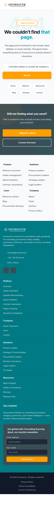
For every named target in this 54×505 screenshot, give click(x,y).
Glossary (25, 93)
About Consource (10, 326)
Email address (12, 437)
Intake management (12, 175)
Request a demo (28, 133)
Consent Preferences (27, 490)
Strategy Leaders (37, 180)
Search (27, 75)
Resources (40, 86)
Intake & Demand (10, 291)
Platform (25, 86)
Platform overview (11, 170)
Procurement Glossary (13, 206)
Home (12, 86)
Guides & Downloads (12, 387)
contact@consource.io (17, 253)
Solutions (8, 342)
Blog (14, 93)
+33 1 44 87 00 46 (15, 257)
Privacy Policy (35, 210)
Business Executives (12, 361)
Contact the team (27, 142)
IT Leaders (7, 370)
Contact (39, 93)
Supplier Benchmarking (13, 295)
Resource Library (11, 196)
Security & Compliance (13, 313)
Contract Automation (12, 304)
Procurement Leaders (39, 175)
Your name (11, 447)
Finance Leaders (36, 170)
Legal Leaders (35, 184)
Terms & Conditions (27, 486)
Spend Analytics (10, 300)
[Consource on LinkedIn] (6, 270)
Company (8, 320)
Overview (7, 286)
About (31, 196)
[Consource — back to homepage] (14, 229)
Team (31, 201)
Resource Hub (9, 396)
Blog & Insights (9, 383)
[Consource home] (14, 4)
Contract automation (13, 184)
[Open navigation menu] (48, 4)
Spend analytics (10, 180)
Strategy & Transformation (14, 352)
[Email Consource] (13, 270)
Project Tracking (10, 308)
